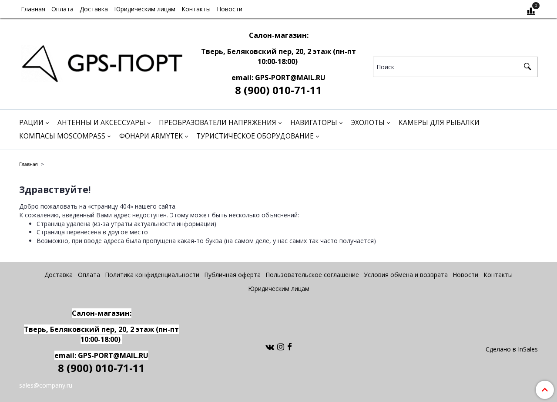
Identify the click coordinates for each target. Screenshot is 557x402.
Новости (229, 9)
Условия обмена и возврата (406, 274)
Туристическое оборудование (255, 136)
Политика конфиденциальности (152, 274)
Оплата (62, 9)
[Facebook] (289, 346)
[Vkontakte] (269, 346)
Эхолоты (368, 122)
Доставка (94, 9)
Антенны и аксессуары (101, 122)
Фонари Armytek (151, 136)
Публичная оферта (232, 274)
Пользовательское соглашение (312, 274)
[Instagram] (280, 346)
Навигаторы (313, 122)
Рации (31, 122)
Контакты (196, 9)
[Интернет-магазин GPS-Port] (101, 62)
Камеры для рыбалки (439, 122)
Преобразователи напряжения (217, 122)
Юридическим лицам (144, 9)
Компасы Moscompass (62, 136)
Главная (33, 9)
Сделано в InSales (512, 349)
